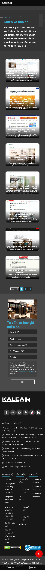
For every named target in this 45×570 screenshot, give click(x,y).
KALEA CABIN (21, 498)
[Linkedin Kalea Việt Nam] (38, 412)
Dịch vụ (8, 479)
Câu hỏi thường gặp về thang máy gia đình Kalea (10, 536)
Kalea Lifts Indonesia (36, 495)
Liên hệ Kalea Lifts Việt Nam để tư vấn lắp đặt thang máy (10, 513)
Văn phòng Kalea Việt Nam (9, 499)
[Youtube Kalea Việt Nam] (19, 412)
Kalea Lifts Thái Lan (36, 480)
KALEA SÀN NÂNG (23, 480)
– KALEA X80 (26, 507)
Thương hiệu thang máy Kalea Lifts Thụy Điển (10, 488)
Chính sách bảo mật (26, 371)
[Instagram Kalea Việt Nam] (13, 412)
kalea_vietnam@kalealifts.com (17, 466)
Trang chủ (7, 17)
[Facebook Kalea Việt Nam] (7, 412)
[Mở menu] (41, 3)
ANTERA (22, 524)
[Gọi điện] (39, 553)
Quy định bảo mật (10, 524)
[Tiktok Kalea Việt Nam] (32, 412)
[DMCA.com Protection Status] (12, 547)
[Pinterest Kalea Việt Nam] (26, 412)
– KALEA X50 (26, 489)
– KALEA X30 (26, 517)
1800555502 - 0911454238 (15, 462)
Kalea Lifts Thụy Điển (36, 488)
